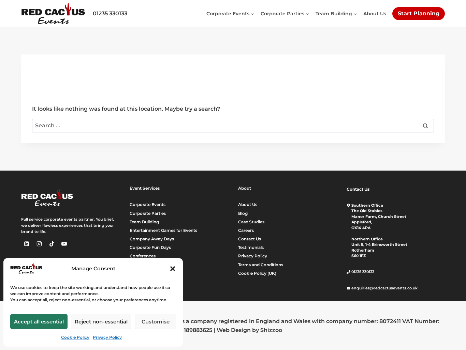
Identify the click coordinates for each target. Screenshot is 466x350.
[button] (172, 268)
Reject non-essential (101, 321)
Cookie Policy (75, 337)
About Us (374, 14)
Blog (243, 213)
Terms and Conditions (260, 264)
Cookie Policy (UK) (257, 273)
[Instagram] (39, 243)
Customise (156, 321)
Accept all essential (39, 321)
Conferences (143, 255)
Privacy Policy (107, 337)
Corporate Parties (148, 213)
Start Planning (418, 13)
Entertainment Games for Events (163, 230)
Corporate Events (147, 204)
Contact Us (249, 238)
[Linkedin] (26, 243)
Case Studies (251, 221)
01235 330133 (110, 13)
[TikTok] (51, 243)
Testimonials (251, 247)
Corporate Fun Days (150, 247)
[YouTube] (64, 243)
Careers (246, 230)
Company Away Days (152, 238)
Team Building (144, 221)
